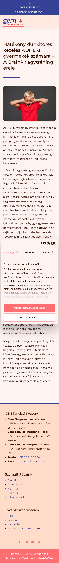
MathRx (13, 488)
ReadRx (13, 492)
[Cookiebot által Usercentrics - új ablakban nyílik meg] (41, 243)
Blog (11, 515)
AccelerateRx (16, 484)
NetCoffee (46, 558)
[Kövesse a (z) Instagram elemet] (26, 542)
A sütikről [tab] (48, 252)
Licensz (12, 520)
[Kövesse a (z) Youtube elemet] (32, 542)
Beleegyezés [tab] (11, 252)
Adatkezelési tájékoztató (24, 528)
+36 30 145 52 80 (28, 7)
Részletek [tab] (30, 252)
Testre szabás (28, 317)
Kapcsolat (14, 524)
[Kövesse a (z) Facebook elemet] (19, 542)
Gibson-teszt (16, 497)
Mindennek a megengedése (29, 307)
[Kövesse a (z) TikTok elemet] (39, 542)
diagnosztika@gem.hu (29, 11)
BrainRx (13, 480)
